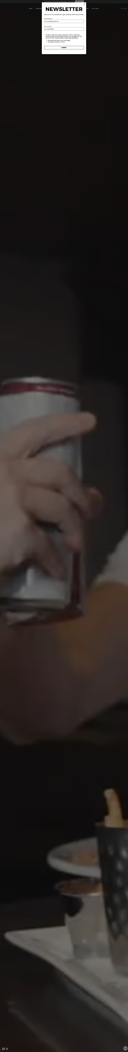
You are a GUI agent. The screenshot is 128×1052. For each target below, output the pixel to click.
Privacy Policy (59, 38)
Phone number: (48, 26)
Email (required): (48, 18)
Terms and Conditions (71, 38)
